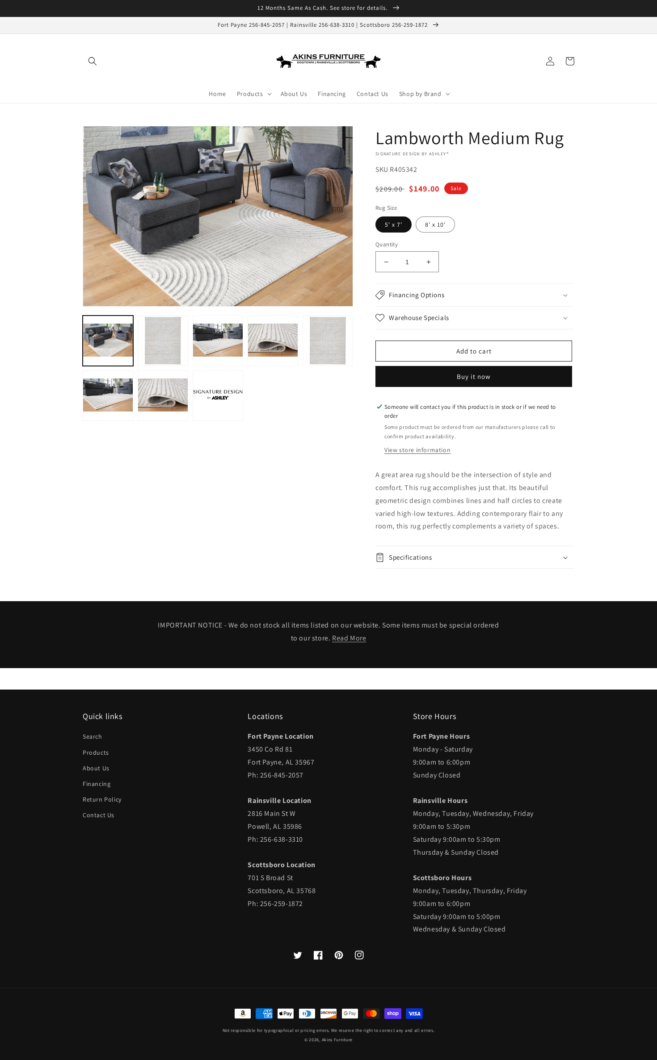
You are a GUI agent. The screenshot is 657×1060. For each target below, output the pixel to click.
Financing (96, 784)
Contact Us (98, 815)
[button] (92, 61)
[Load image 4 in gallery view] (273, 341)
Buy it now (474, 376)
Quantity (386, 244)
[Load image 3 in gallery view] (218, 341)
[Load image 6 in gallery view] (328, 341)
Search (92, 736)
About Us (96, 768)
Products (96, 752)
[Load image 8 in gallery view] (163, 395)
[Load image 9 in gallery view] (218, 395)
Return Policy (102, 799)
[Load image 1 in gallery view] (108, 341)
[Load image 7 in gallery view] (108, 395)
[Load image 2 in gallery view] (163, 341)
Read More (349, 638)
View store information (417, 450)
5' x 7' (393, 224)
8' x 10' (435, 224)
